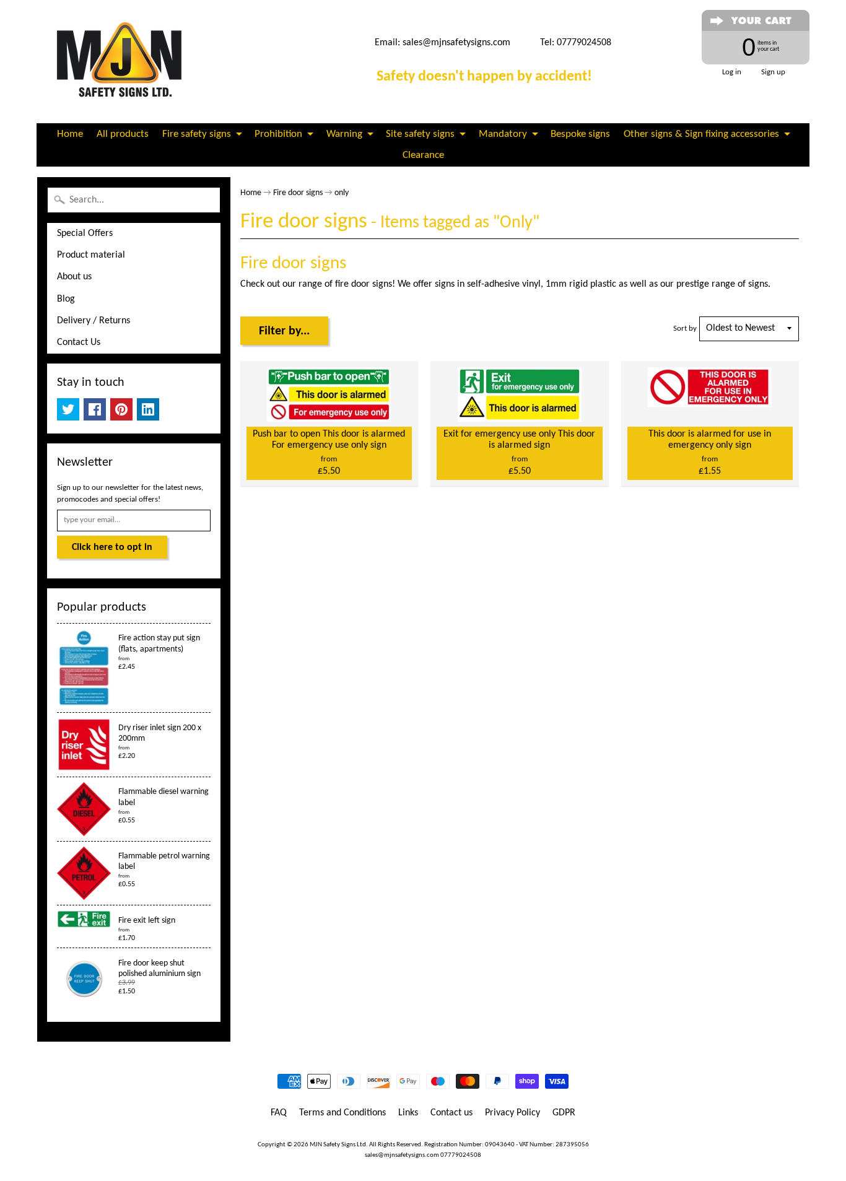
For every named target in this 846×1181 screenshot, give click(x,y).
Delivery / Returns (93, 321)
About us (74, 277)
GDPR (563, 1113)
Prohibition (278, 134)
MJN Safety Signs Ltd (338, 1144)
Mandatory (503, 134)
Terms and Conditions (342, 1113)
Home (70, 134)
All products (123, 134)
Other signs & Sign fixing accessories (701, 134)
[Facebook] (95, 409)
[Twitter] (68, 409)
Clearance (423, 155)
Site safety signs (420, 134)
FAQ (279, 1113)
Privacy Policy (512, 1113)
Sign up (773, 72)
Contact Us (78, 342)
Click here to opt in (112, 547)
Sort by (685, 329)
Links (408, 1113)
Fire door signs (298, 193)
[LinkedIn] (148, 409)
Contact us (451, 1113)
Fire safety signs (196, 134)
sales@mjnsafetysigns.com (456, 43)
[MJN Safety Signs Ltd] (124, 61)
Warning (344, 134)
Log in (731, 72)
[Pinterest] (121, 409)
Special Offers (85, 233)
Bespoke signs (580, 134)
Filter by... (284, 331)
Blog (66, 299)
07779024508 (460, 1155)
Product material (91, 255)
